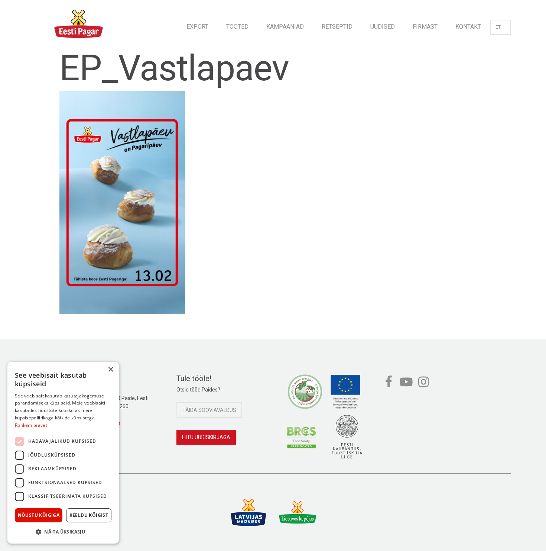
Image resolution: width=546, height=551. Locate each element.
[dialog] (63, 453)
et (498, 27)
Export (197, 26)
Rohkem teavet (31, 425)
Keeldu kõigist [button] (88, 515)
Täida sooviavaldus (209, 410)
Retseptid (337, 26)
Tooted (237, 26)
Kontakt (468, 26)
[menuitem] (197, 24)
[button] (63, 531)
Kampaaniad (285, 26)
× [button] (110, 370)
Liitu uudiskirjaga (206, 437)
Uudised (382, 26)
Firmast (425, 26)
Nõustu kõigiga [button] (39, 515)
